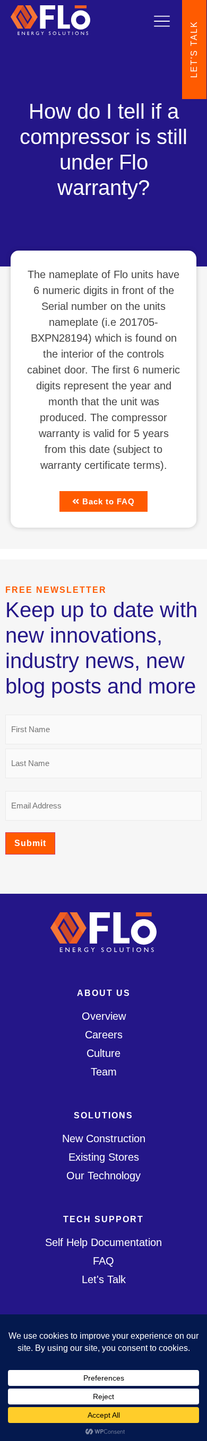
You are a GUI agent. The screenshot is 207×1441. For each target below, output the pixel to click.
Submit (30, 843)
